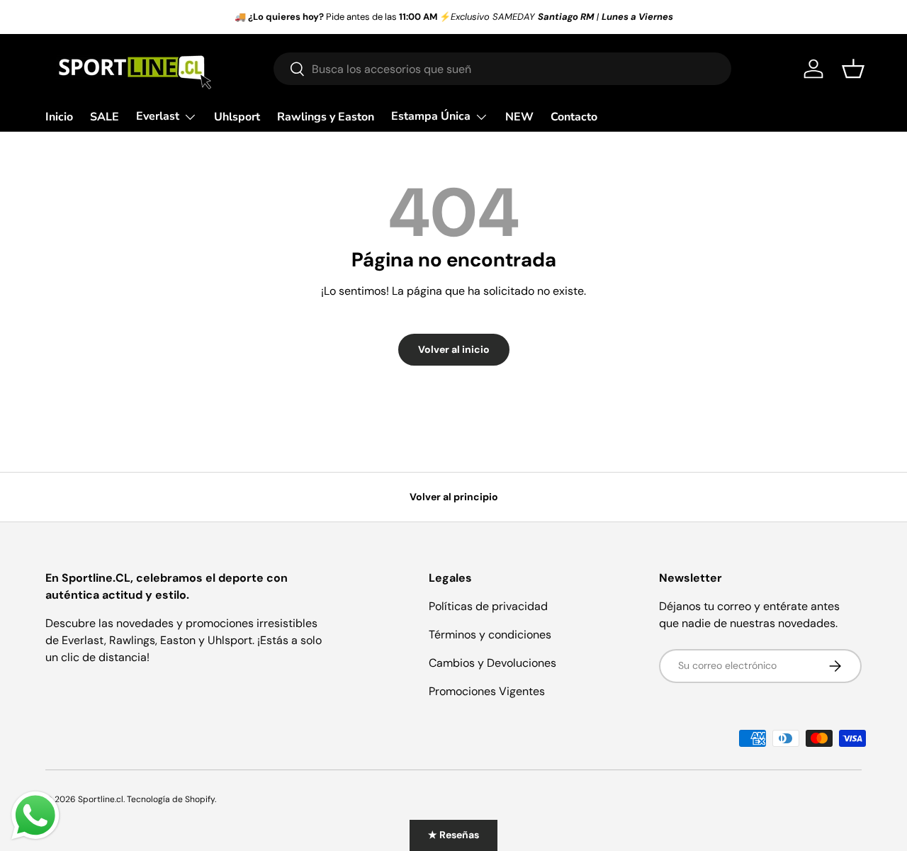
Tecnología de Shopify (171, 799)
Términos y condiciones (490, 634)
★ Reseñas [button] (453, 834)
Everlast (157, 116)
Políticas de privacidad (488, 606)
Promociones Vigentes (487, 691)
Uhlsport (237, 117)
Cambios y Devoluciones (492, 662)
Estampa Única (431, 116)
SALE (104, 117)
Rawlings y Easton (325, 117)
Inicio (59, 117)
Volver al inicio (454, 349)
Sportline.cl (100, 799)
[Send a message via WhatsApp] (35, 815)
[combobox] (502, 68)
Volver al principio (454, 496)
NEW (519, 117)
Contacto (574, 117)
